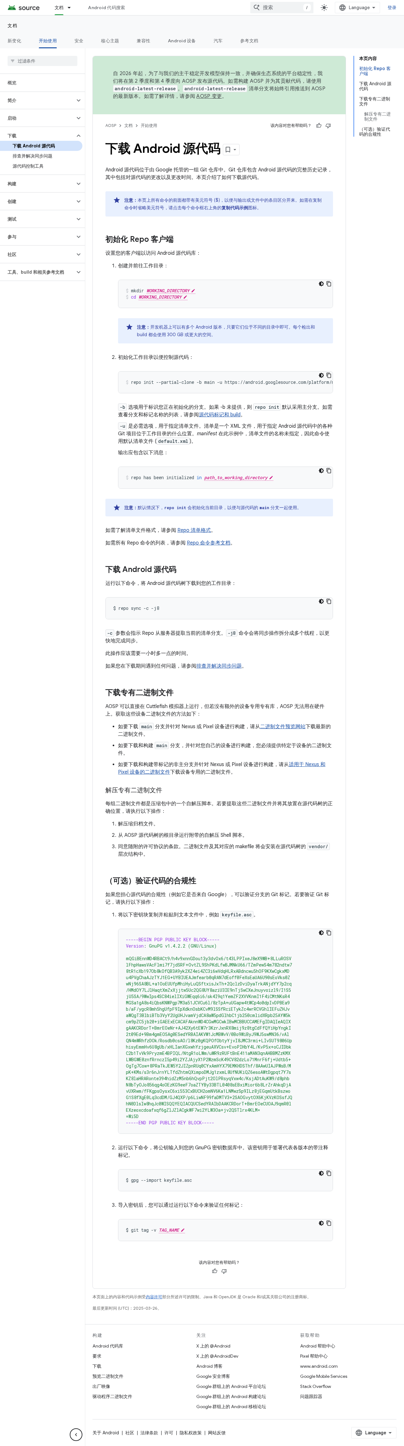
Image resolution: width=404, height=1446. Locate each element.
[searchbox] (42, 61)
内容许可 (154, 1297)
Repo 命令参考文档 (208, 543)
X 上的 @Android (213, 1346)
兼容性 (143, 41)
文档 (59, 7)
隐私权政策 (191, 1432)
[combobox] (281, 7)
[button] (37, 100)
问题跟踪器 (311, 1396)
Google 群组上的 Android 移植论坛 (231, 1406)
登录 (392, 7)
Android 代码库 (107, 1346)
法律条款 (149, 1432)
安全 (79, 41)
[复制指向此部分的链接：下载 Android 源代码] (182, 570)
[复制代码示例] (329, 284)
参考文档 (249, 41)
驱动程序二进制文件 (112, 1396)
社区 (129, 1432)
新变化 (14, 41)
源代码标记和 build (220, 415)
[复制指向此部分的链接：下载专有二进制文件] (180, 693)
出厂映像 (101, 1386)
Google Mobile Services (323, 1376)
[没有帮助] (328, 125)
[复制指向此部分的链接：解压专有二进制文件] (168, 790)
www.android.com (319, 1366)
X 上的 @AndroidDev (217, 1356)
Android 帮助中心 (317, 1346)
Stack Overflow (315, 1386)
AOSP (110, 125)
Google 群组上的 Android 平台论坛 (231, 1386)
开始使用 (48, 41)
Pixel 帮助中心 (314, 1356)
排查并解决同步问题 (219, 666)
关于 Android (105, 1432)
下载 (96, 1366)
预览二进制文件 (107, 1376)
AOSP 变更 (209, 96)
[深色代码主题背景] (321, 284)
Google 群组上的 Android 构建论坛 (231, 1396)
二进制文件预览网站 (283, 726)
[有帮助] (319, 125)
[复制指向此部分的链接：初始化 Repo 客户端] (180, 240)
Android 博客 (209, 1366)
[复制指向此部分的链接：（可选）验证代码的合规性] (202, 881)
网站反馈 (217, 1432)
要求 (96, 1356)
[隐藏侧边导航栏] (76, 1434)
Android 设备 (182, 41)
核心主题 (110, 41)
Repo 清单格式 (194, 530)
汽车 (218, 41)
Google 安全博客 (213, 1376)
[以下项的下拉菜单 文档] (71, 7)
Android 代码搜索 (106, 7)
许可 (168, 1432)
